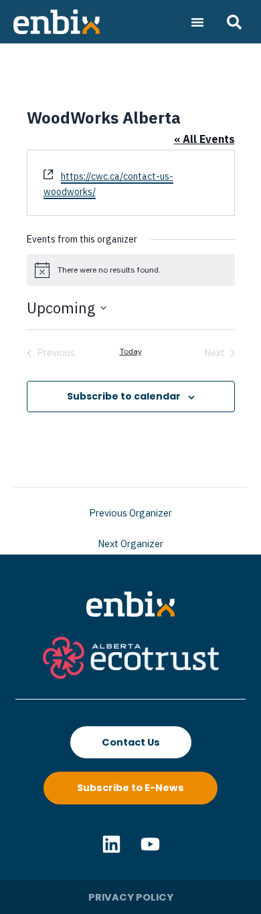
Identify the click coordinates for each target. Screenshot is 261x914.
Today (131, 351)
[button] (197, 22)
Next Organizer (130, 544)
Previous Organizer (130, 513)
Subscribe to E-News (130, 787)
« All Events (204, 139)
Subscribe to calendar (124, 396)
